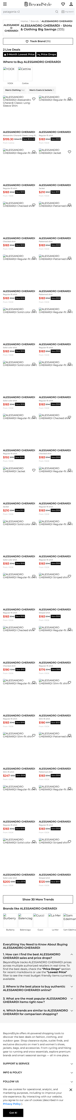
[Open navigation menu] (3, 4)
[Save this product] (33, 99)
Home (24, 21)
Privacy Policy (12, 1103)
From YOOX (44, 143)
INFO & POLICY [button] (12, 1072)
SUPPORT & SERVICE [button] (16, 1063)
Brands (35, 21)
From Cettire (8, 143)
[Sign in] (72, 4)
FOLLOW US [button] (11, 1081)
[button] (65, 4)
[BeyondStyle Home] (38, 4)
